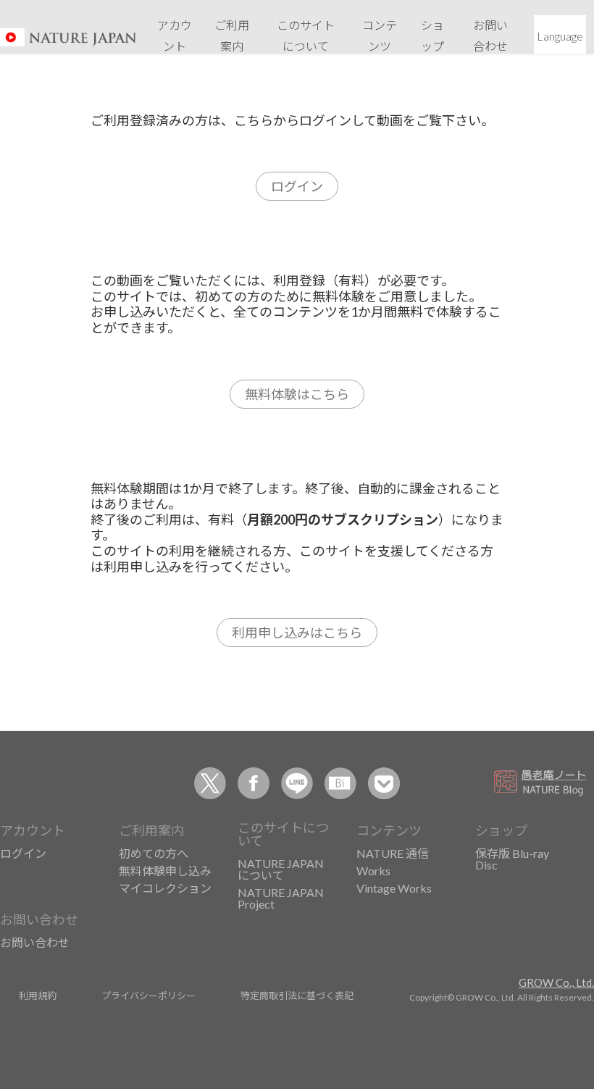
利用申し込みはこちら (297, 633)
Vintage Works (394, 888)
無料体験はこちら (297, 394)
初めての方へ (153, 853)
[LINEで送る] (297, 783)
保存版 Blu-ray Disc (512, 859)
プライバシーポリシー (148, 995)
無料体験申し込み (165, 870)
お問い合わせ (35, 942)
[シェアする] (253, 783)
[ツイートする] (210, 783)
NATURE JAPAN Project (281, 898)
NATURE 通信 (392, 853)
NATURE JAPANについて (281, 869)
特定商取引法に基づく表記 (297, 995)
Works (373, 870)
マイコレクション (165, 888)
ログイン (297, 186)
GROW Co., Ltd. (556, 982)
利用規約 (38, 995)
